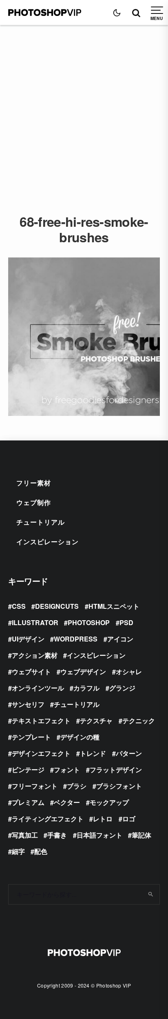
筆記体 (141, 835)
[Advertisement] (84, 113)
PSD (126, 622)
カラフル (86, 688)
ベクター (67, 802)
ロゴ (128, 818)
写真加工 (25, 835)
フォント (67, 769)
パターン (129, 753)
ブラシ (76, 786)
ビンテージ (28, 769)
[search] (150, 894)
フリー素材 (33, 482)
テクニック (138, 720)
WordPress (75, 639)
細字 (18, 851)
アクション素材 (34, 655)
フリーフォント (34, 786)
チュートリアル (40, 522)
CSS (19, 606)
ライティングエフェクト (48, 818)
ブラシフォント (119, 786)
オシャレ (129, 671)
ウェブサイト (31, 671)
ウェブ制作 (33, 502)
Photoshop (89, 622)
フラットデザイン (116, 769)
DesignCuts (57, 606)
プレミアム (28, 802)
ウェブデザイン (83, 671)
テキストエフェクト (41, 720)
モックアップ (109, 802)
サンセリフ (28, 704)
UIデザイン (28, 639)
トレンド (93, 753)
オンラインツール (38, 688)
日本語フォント (99, 835)
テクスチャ (96, 720)
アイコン (120, 639)
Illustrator (35, 622)
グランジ (122, 688)
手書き (57, 835)
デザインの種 (79, 737)
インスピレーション (47, 541)
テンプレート (31, 737)
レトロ (103, 818)
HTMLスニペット (113, 606)
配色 (40, 851)
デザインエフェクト (41, 753)
